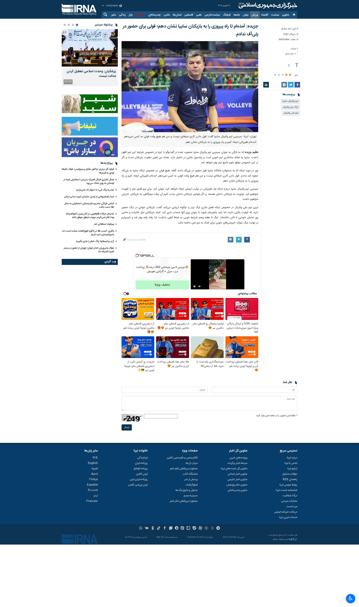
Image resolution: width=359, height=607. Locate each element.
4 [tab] (65, 25)
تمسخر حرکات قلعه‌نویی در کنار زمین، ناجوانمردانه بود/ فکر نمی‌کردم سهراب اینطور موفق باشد (90, 215)
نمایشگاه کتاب (190, 474)
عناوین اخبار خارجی (237, 479)
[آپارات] (200, 528)
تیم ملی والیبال (291, 113)
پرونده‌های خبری (238, 458)
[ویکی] (146, 528)
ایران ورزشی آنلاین (138, 485)
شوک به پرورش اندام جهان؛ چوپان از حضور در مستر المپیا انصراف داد (89, 250)
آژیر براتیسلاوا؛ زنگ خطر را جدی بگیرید (95, 241)
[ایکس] (212, 528)
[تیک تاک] (158, 528)
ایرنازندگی (142, 458)
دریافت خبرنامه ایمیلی (285, 512)
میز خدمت (291, 506)
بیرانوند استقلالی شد (104, 224)
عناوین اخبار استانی (237, 474)
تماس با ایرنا (290, 463)
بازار (131, 15)
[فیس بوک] (164, 528)
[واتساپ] (140, 528)
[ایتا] (182, 528)
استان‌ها (177, 15)
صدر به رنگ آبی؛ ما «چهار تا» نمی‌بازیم (95, 190)
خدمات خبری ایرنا (288, 517)
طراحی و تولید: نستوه (282, 539)
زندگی (122, 15)
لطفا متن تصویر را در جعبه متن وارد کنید (276, 415)
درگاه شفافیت (290, 496)
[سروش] (176, 528)
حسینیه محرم (191, 496)
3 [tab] (69, 25)
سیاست (275, 15)
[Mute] (199, 286)
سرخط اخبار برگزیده (237, 463)
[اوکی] (152, 528)
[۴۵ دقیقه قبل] (90, 48)
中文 (95, 458)
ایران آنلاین (142, 474)
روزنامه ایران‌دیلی (139, 479)
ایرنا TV (139, 15)
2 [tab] (73, 25)
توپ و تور (289, 54)
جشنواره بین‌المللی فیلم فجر (184, 468)
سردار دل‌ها (192, 463)
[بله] (194, 528)
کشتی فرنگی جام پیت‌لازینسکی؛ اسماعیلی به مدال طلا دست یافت (89, 205)
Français (92, 501)
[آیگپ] (188, 528)
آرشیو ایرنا (292, 468)
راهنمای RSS (290, 479)
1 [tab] (77, 25)
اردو (96, 496)
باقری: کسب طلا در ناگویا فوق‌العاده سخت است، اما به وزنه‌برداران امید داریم (88, 233)
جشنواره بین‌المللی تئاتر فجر (184, 501)
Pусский (93, 490)
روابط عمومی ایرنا (288, 485)
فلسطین (189, 15)
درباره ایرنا (292, 458)
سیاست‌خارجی (212, 15)
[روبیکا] (206, 528)
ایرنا (267, 5)
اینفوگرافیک (191, 485)
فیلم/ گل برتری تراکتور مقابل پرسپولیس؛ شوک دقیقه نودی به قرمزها (88, 171)
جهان (245, 15)
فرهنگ (227, 15)
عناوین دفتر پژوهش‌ (236, 485)
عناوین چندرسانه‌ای (237, 490)
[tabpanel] (90, 57)
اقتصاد (264, 15)
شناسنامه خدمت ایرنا (286, 490)
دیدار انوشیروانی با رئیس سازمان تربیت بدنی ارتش (88, 197)
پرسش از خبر (191, 479)
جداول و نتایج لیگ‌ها (186, 490)
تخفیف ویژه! (162, 284)
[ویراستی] (170, 528)
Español (92, 485)
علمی (199, 15)
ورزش (254, 15)
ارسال (126, 427)
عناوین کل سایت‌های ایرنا (234, 468)
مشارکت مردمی (289, 501)
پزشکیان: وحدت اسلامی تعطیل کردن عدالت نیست (91, 74)
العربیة (94, 468)
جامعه (237, 15)
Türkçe (93, 479)
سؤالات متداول (289, 474)
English (93, 463)
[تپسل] (137, 255)
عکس (167, 15)
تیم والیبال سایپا (290, 101)
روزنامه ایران (141, 463)
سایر (113, 15)
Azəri (94, 474)
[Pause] (194, 286)
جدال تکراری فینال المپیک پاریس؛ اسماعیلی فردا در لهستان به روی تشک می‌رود (89, 181)
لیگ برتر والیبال (290, 107)
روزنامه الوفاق (141, 468)
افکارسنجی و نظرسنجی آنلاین (182, 458)
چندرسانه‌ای (154, 15)
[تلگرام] (218, 528)
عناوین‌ (285, 15)
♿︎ (350, 598)
